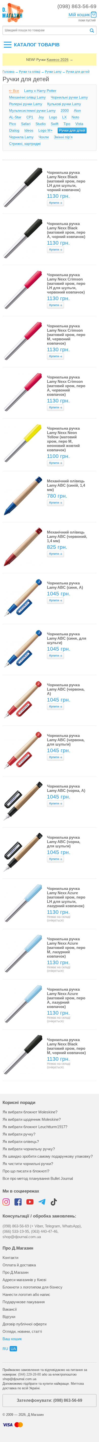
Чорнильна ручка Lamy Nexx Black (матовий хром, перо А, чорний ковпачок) (66, 230)
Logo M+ (45, 130)
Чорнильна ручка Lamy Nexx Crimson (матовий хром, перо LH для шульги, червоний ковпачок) (66, 283)
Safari (25, 124)
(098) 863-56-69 (76, 6)
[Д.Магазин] (13, 12)
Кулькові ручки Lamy (64, 104)
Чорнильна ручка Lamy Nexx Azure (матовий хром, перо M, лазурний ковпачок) (66, 947)
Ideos (28, 130)
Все (16, 91)
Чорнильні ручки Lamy (69, 97)
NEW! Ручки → (49, 60)
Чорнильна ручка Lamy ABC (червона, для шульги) (66, 739)
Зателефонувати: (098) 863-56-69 (49, 1400)
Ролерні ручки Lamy (25, 104)
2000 (65, 110)
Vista (79, 124)
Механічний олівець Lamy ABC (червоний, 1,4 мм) (67, 536)
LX (64, 117)
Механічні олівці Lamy (27, 97)
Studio (41, 124)
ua (13, 1349)
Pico (12, 124)
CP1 (29, 117)
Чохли (44, 137)
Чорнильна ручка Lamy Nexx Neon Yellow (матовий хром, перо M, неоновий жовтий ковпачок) (63, 439)
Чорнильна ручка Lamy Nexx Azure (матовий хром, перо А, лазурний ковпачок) (66, 998)
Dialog (14, 130)
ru (5, 1349)
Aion (77, 110)
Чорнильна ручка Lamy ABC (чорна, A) (66, 788)
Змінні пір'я (63, 137)
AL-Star (15, 117)
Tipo (66, 124)
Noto (75, 117)
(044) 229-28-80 (29, 1374)
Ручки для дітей (72, 130)
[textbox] (46, 30)
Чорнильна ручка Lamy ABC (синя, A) (65, 585)
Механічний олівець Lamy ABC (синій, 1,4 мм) (66, 485)
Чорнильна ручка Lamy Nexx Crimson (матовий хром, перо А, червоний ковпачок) (66, 386)
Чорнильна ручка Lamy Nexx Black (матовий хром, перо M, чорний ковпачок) (66, 1046)
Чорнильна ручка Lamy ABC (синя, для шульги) (66, 638)
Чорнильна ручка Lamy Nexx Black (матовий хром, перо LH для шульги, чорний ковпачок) (66, 181)
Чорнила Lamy (21, 137)
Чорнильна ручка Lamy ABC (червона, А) (66, 689)
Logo (53, 117)
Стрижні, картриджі (25, 144)
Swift (54, 124)
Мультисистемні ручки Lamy (32, 110)
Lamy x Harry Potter (40, 91)
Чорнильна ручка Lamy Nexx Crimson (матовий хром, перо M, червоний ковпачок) (66, 334)
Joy (41, 117)
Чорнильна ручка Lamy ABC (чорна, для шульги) (63, 841)
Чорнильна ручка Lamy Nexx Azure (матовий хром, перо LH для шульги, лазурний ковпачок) (66, 897)
